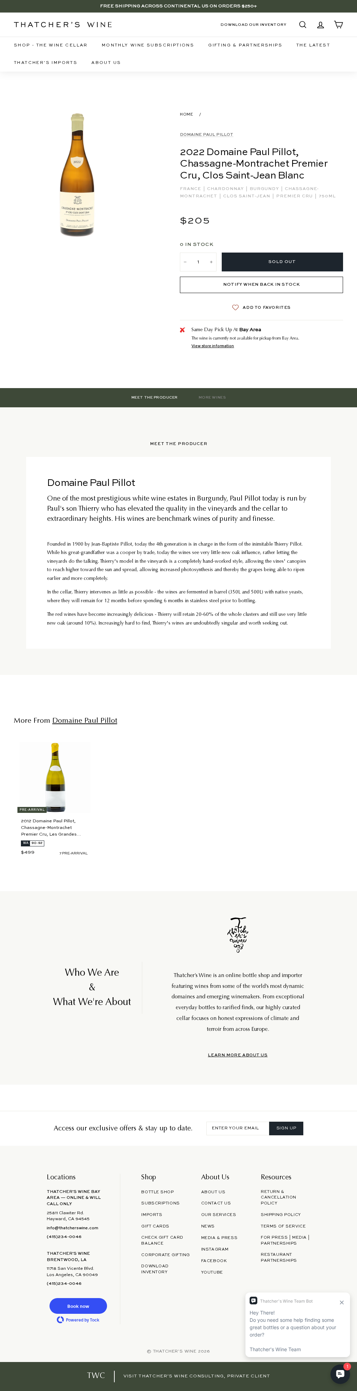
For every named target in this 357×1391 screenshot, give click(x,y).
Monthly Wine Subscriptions (148, 45)
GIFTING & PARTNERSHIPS (245, 45)
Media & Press (219, 1238)
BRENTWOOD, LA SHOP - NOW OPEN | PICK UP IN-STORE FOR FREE (178, 6)
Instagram (215, 1249)
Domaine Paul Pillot (206, 135)
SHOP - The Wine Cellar (51, 45)
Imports (151, 1215)
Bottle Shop (157, 1192)
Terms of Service (283, 1226)
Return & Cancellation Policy (278, 1198)
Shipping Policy (281, 1215)
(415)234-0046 (64, 1237)
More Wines (212, 397)
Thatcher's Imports (45, 63)
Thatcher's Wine (175, 1351)
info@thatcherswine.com (72, 1228)
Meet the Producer (154, 397)
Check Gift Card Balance (162, 1241)
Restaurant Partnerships (279, 1258)
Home (186, 114)
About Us (106, 63)
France (191, 189)
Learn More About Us (237, 1055)
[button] (78, 1306)
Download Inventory (155, 1269)
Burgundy (265, 189)
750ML (327, 196)
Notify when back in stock (261, 285)
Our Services (218, 1215)
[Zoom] (77, 173)
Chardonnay (226, 189)
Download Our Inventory (254, 25)
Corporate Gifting (165, 1255)
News (208, 1226)
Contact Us (216, 1203)
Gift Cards (155, 1226)
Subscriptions (160, 1203)
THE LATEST (313, 45)
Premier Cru (295, 196)
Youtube (212, 1272)
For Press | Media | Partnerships (285, 1241)
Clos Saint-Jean (247, 196)
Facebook (214, 1261)
